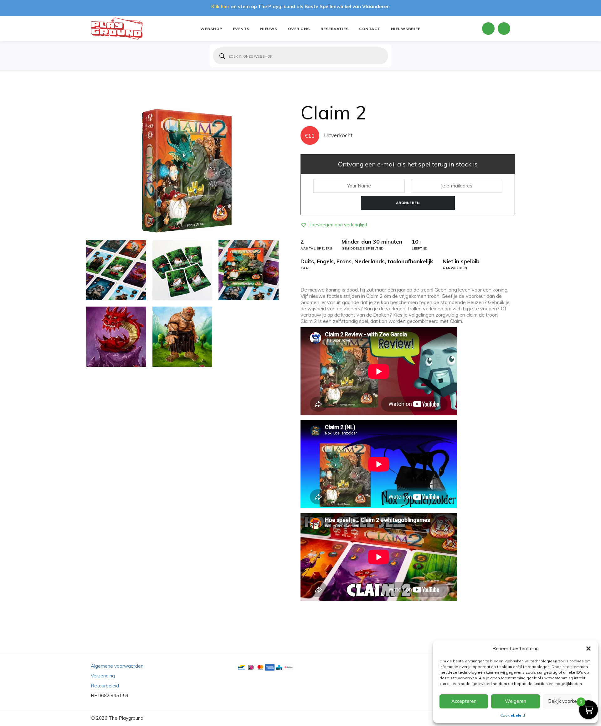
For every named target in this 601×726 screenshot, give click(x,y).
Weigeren (515, 701)
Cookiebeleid (512, 715)
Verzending (103, 676)
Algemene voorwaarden (117, 666)
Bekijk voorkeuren (567, 701)
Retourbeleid (105, 686)
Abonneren (408, 203)
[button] (588, 648)
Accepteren (463, 701)
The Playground (126, 718)
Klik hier (220, 6)
